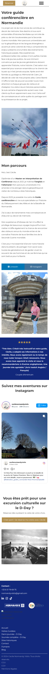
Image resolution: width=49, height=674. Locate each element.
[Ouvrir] (40, 3)
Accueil (4, 628)
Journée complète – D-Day (13, 637)
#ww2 (30, 480)
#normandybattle (38, 480)
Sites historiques (9, 640)
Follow (43, 405)
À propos (5, 647)
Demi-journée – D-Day (11, 634)
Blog (3, 650)
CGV (3, 666)
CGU (3, 662)
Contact (5, 643)
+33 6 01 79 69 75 (8, 590)
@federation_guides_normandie (15, 480)
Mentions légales (9, 669)
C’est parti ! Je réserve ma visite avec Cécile (24, 520)
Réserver (9, 3)
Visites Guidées (8, 631)
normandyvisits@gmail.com (14, 593)
